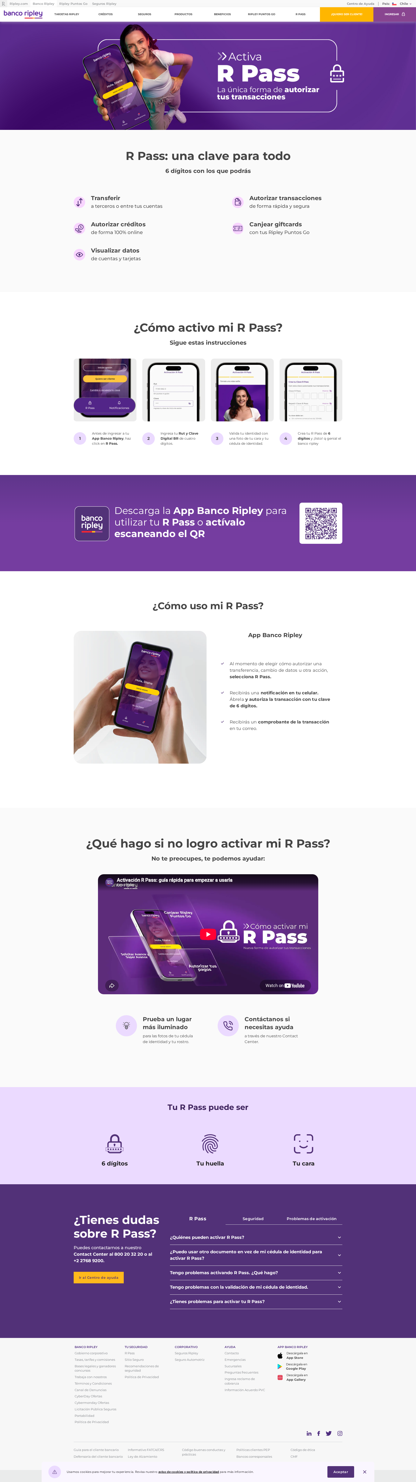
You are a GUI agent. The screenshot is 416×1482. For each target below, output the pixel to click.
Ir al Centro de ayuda (99, 1277)
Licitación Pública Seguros (95, 1409)
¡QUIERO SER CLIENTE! (346, 14)
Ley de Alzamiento (142, 1456)
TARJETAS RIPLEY (66, 14)
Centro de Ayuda (360, 4)
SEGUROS (144, 14)
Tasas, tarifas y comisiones (95, 1360)
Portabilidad (84, 1416)
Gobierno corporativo (91, 1353)
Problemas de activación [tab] (312, 1218)
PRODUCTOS (183, 14)
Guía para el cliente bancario (96, 1450)
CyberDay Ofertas (88, 1396)
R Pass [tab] (197, 1219)
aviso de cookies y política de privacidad (188, 1472)
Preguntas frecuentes (241, 1372)
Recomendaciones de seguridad (142, 1368)
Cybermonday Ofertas (92, 1403)
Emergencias (235, 1360)
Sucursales (233, 1366)
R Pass (130, 1353)
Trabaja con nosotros (91, 1377)
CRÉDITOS (105, 14)
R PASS (301, 14)
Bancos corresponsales (254, 1456)
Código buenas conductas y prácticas (203, 1450)
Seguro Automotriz (190, 1360)
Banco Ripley (43, 4)
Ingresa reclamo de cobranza (240, 1381)
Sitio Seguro (134, 1360)
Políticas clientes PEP (253, 1450)
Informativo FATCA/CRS (146, 1450)
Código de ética (303, 1450)
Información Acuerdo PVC (245, 1390)
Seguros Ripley (104, 4)
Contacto (232, 1353)
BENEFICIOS (222, 14)
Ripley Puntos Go (73, 4)
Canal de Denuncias (90, 1390)
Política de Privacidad (92, 1422)
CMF (294, 1456)
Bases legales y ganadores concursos (95, 1368)
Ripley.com (19, 4)
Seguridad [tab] (253, 1218)
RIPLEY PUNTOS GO (261, 14)
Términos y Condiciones (93, 1383)
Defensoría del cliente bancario (98, 1456)
